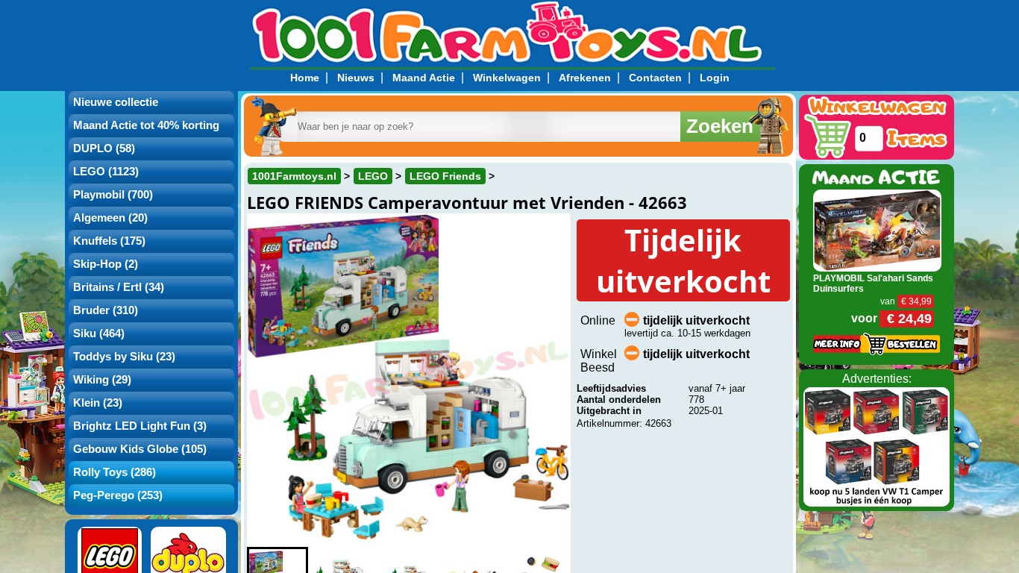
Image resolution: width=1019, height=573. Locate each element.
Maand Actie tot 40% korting (146, 125)
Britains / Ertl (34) (118, 287)
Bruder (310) (105, 310)
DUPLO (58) (104, 148)
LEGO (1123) (106, 172)
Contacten (655, 78)
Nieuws (355, 78)
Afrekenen (585, 78)
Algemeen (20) (110, 218)
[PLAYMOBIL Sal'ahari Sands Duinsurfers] (877, 229)
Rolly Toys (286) (114, 472)
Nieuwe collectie (115, 102)
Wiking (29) (102, 380)
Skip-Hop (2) (105, 264)
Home (304, 78)
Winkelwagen (507, 78)
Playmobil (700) (113, 195)
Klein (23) (97, 403)
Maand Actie (423, 78)
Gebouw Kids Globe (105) (140, 449)
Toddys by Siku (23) (124, 357)
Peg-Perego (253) (118, 495)
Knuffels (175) (109, 241)
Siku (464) (99, 333)
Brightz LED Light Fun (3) (140, 426)
